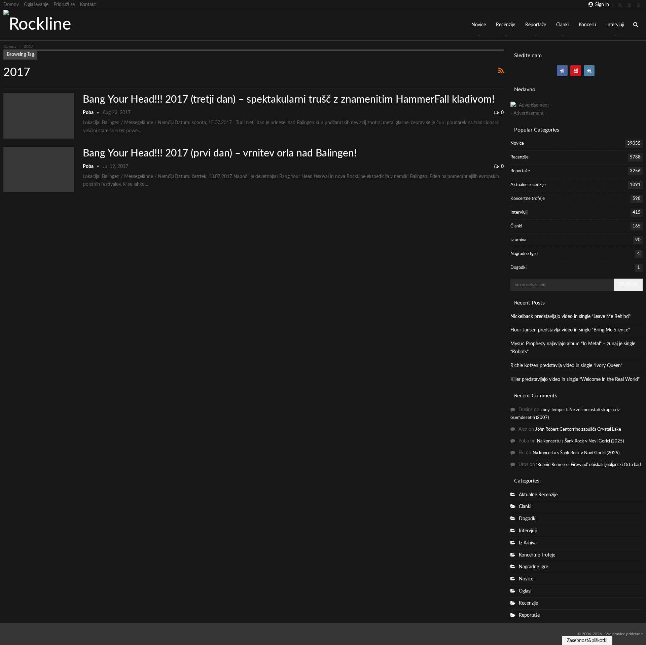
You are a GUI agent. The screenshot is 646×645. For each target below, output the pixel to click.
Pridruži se (64, 4)
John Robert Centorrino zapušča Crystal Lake (578, 429)
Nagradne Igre (524, 254)
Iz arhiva (518, 240)
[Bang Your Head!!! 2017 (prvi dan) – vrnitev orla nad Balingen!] (38, 169)
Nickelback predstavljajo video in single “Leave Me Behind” (570, 316)
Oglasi (525, 591)
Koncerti (587, 25)
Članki (562, 25)
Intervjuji (615, 25)
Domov (11, 4)
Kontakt (88, 4)
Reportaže (535, 25)
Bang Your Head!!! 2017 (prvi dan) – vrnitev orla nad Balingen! (220, 153)
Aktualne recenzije (528, 185)
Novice (478, 25)
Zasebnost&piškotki (587, 640)
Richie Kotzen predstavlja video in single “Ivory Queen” (566, 365)
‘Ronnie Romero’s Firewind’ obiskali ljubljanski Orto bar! (588, 465)
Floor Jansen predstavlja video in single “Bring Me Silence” (570, 330)
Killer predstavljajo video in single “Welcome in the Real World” (575, 379)
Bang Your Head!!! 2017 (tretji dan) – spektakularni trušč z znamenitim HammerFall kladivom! (289, 100)
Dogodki (518, 267)
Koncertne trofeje (527, 198)
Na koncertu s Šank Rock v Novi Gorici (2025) (580, 441)
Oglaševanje (36, 4)
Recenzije (505, 25)
